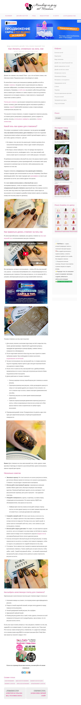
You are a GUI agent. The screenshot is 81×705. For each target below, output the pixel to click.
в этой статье (22, 90)
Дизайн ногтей (22, 15)
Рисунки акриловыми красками (63, 93)
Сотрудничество (69, 15)
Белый (58, 213)
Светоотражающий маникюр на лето (64, 168)
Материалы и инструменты (62, 79)
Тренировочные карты (61, 100)
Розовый (73, 213)
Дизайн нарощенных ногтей (62, 66)
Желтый (66, 225)
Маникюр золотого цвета (36, 680)
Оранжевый (58, 231)
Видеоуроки (44, 15)
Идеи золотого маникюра (22, 680)
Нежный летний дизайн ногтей (62, 196)
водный (12, 107)
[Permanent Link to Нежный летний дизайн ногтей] (62, 194)
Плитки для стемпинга (10, 102)
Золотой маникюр (9, 680)
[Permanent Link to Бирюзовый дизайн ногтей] (62, 154)
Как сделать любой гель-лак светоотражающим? (62, 141)
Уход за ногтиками (60, 103)
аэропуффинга (34, 176)
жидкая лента (41, 533)
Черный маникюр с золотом (38, 683)
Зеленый (73, 219)
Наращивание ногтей (60, 83)
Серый (66, 219)
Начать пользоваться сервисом (64, 281)
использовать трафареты (21, 119)
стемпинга (12, 85)
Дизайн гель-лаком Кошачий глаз (32, 46)
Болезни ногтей (59, 52)
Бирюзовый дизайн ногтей (61, 155)
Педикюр (57, 90)
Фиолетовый (73, 231)
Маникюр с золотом (10, 683)
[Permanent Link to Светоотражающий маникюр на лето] (62, 167)
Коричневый (66, 231)
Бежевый (58, 225)
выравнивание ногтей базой (15, 358)
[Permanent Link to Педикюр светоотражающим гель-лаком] (62, 180)
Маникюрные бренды (60, 76)
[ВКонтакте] (22, 672)
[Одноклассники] (27, 672)
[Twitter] (25, 672)
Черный (66, 213)
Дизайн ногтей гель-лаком (62, 69)
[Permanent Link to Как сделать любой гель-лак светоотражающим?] (62, 139)
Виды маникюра (13, 46)
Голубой (58, 219)
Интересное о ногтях (60, 73)
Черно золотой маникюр (23, 683)
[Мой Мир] (29, 672)
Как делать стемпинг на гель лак (26, 48)
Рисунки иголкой (59, 96)
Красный (73, 225)
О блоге (56, 15)
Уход (34, 15)
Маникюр (8, 15)
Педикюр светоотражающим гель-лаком (63, 182)
